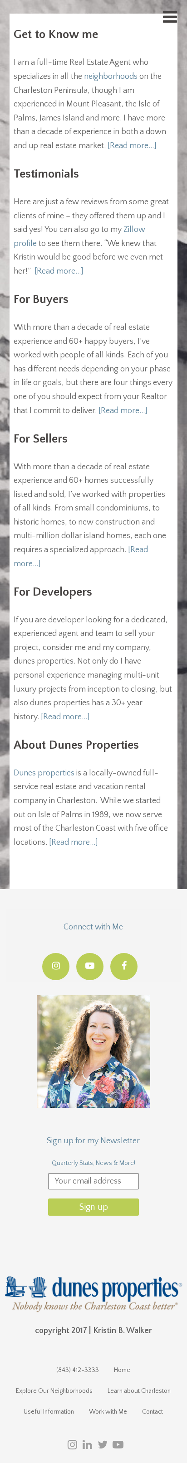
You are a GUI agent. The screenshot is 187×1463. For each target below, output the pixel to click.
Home (122, 1370)
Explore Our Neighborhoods (54, 1391)
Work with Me (108, 1411)
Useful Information (49, 1411)
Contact (152, 1411)
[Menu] (170, 18)
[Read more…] (132, 145)
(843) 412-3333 (77, 1370)
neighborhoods (111, 76)
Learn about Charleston (139, 1391)
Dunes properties (44, 773)
